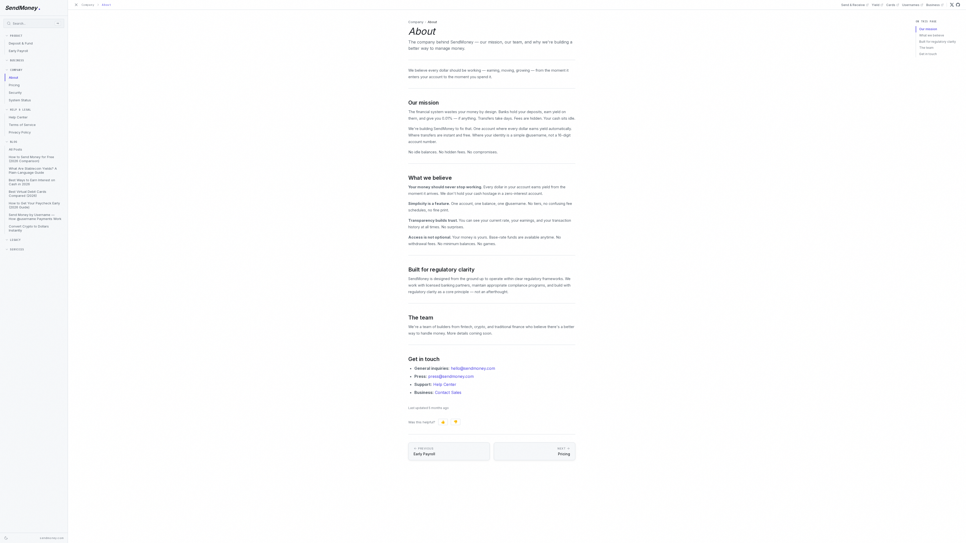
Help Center (18, 117)
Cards (890, 5)
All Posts (15, 149)
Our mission (928, 29)
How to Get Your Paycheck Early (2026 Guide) (34, 205)
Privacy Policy (20, 132)
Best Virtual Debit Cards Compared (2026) (27, 194)
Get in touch (928, 54)
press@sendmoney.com (451, 376)
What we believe (931, 35)
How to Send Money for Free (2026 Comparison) (31, 159)
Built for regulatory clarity (937, 41)
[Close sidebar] (76, 5)
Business (17, 60)
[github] (958, 5)
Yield (875, 5)
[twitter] (952, 5)
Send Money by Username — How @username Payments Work (35, 217)
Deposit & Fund (21, 43)
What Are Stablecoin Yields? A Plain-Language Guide (33, 170)
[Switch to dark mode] (6, 538)
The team (926, 48)
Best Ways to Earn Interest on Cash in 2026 (32, 182)
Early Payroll (18, 51)
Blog (13, 142)
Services (17, 249)
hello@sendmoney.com (473, 368)
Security (15, 92)
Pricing (14, 85)
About (13, 77)
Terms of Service (22, 125)
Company (16, 70)
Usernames (910, 5)
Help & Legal (20, 109)
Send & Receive (853, 5)
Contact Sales (448, 392)
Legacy (15, 240)
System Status (20, 100)
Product (16, 35)
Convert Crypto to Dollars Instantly (29, 228)
